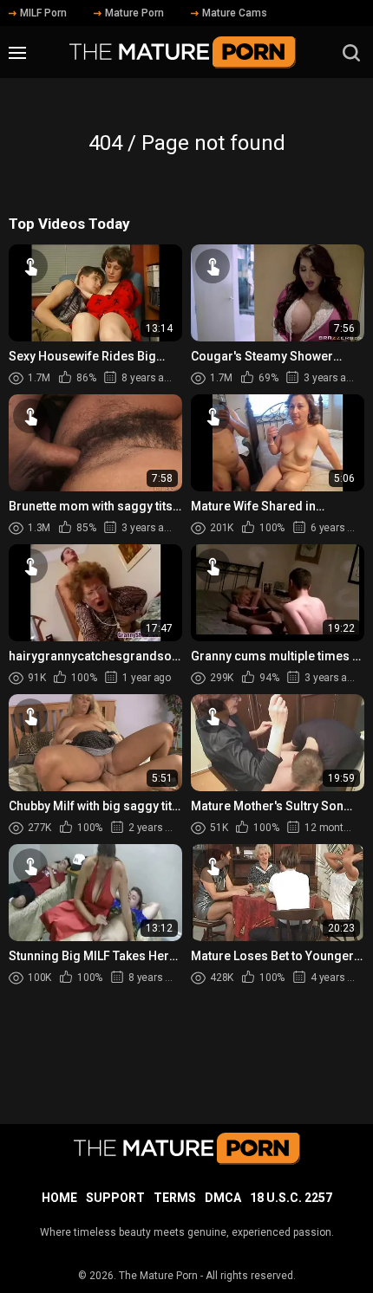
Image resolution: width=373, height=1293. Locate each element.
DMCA (223, 1198)
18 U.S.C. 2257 (291, 1198)
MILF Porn (43, 13)
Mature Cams (234, 13)
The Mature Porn (158, 1276)
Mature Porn (134, 13)
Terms (175, 1198)
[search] (351, 53)
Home (59, 1198)
